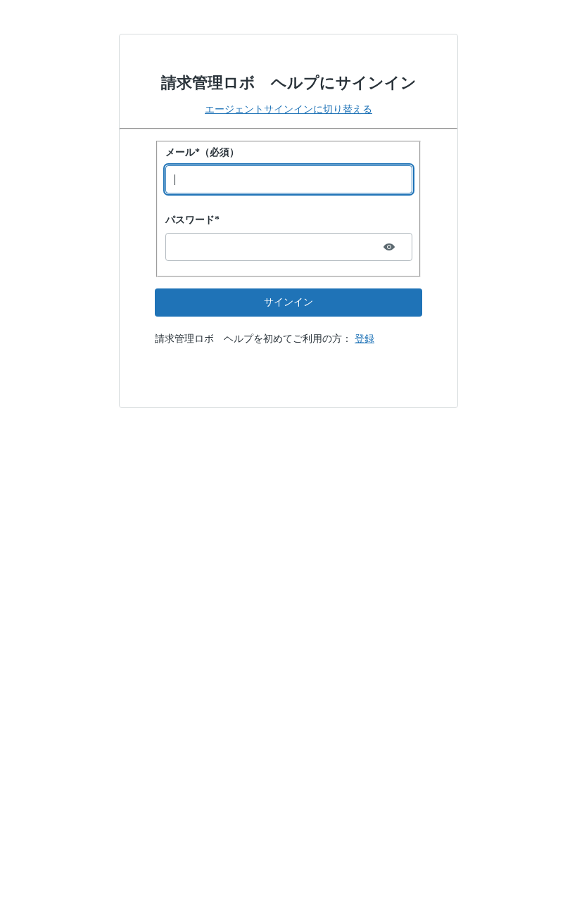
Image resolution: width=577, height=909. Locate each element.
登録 (364, 338)
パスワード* (192, 220)
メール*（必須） (202, 152)
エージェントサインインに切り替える (288, 109)
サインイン (288, 302)
